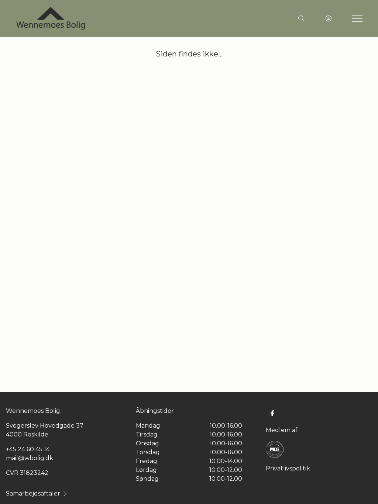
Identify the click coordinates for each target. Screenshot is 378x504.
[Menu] (355, 18)
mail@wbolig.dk (29, 458)
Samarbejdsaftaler (33, 493)
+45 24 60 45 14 (28, 449)
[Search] (301, 18)
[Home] (102, 18)
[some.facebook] (272, 413)
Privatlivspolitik (288, 468)
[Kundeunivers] (328, 18)
